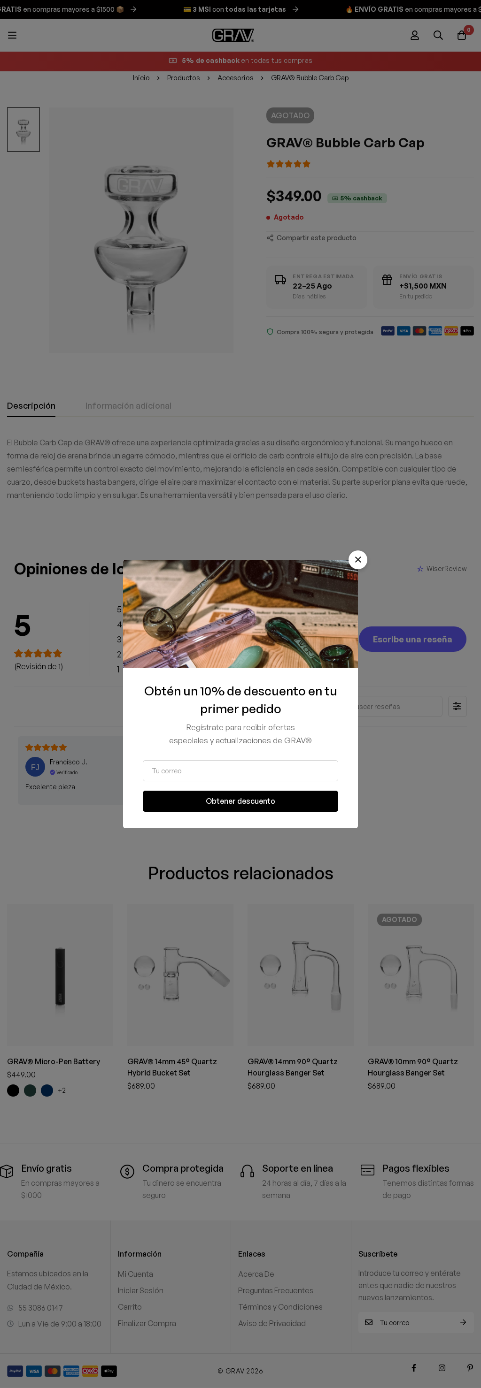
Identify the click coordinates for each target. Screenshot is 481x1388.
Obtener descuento (240, 801)
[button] (358, 559)
